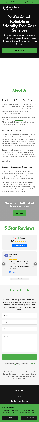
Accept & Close (28, 417)
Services (19, 213)
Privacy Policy (29, 412)
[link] (14, 9)
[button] (35, 8)
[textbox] (19, 315)
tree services (19, 120)
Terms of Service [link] (19, 365)
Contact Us (19, 51)
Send (19, 357)
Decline (10, 417)
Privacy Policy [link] (32, 363)
